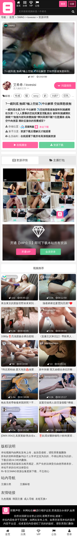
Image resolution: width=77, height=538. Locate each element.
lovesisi (31, 17)
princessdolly (13, 376)
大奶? (55, 95)
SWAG (21, 17)
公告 (37, 5)
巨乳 (66, 95)
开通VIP (25, 251)
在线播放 (22, 144)
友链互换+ (41, 498)
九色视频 (6, 498)
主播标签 (25, 484)
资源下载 (58, 144)
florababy (49, 277)
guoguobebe (51, 376)
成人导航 (29, 498)
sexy (35, 95)
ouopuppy (50, 310)
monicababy (13, 409)
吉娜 (9, 343)
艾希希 (48, 409)
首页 (18, 5)
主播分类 (6, 484)
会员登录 (50, 251)
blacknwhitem (51, 343)
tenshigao (12, 277)
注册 (72, 4)
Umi (9, 310)
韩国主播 (18, 498)
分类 (25, 5)
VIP (31, 5)
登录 (63, 4)
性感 (17, 95)
